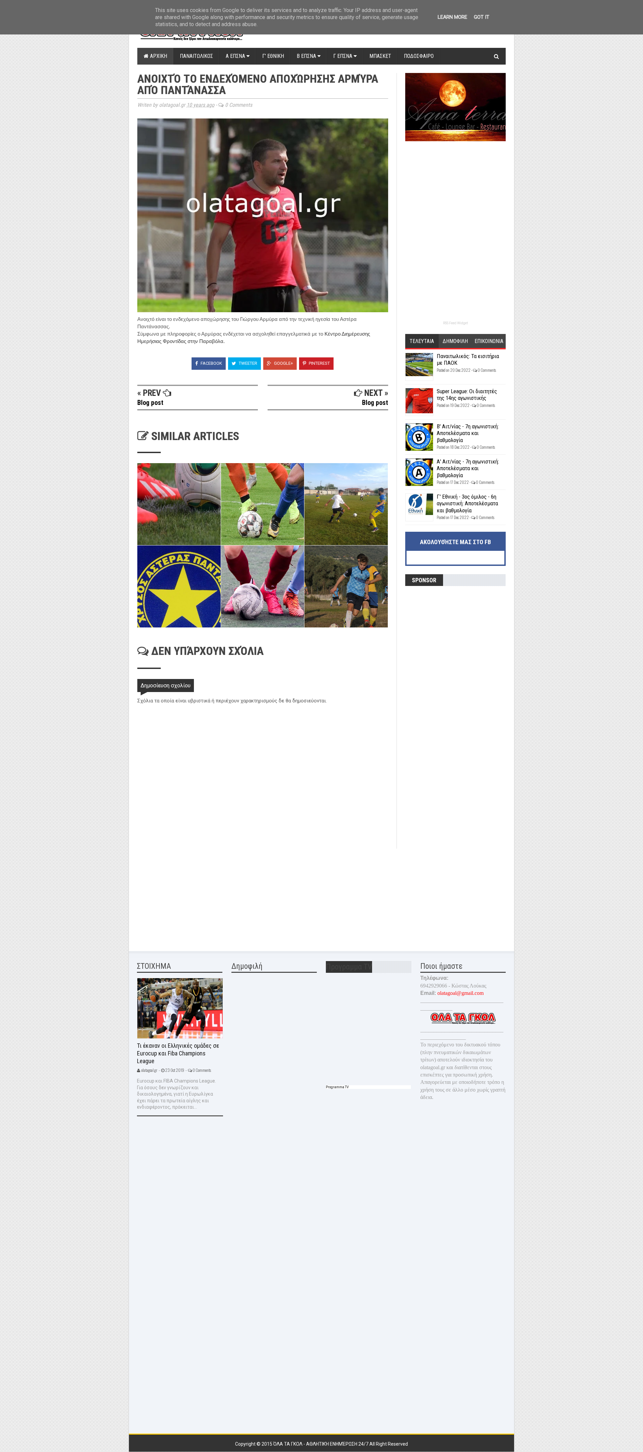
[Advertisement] (187, 895)
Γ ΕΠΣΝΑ (343, 56)
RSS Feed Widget (455, 323)
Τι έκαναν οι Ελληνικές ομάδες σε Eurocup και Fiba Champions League (178, 1053)
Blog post (150, 403)
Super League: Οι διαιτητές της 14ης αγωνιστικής (467, 394)
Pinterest (319, 363)
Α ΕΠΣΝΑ (236, 56)
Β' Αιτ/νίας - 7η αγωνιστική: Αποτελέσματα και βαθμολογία (468, 433)
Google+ (283, 363)
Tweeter (247, 363)
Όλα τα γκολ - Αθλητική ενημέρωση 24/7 (321, 1444)
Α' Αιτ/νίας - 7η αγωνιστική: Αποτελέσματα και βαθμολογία (468, 468)
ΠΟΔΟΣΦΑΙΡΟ (419, 56)
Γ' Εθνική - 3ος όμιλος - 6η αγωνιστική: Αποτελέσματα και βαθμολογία (467, 503)
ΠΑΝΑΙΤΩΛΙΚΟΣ (196, 56)
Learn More (452, 17)
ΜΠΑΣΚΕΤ (380, 56)
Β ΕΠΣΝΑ (307, 56)
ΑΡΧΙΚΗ (158, 56)
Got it (481, 17)
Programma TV (337, 1087)
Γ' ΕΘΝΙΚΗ (273, 56)
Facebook (211, 363)
